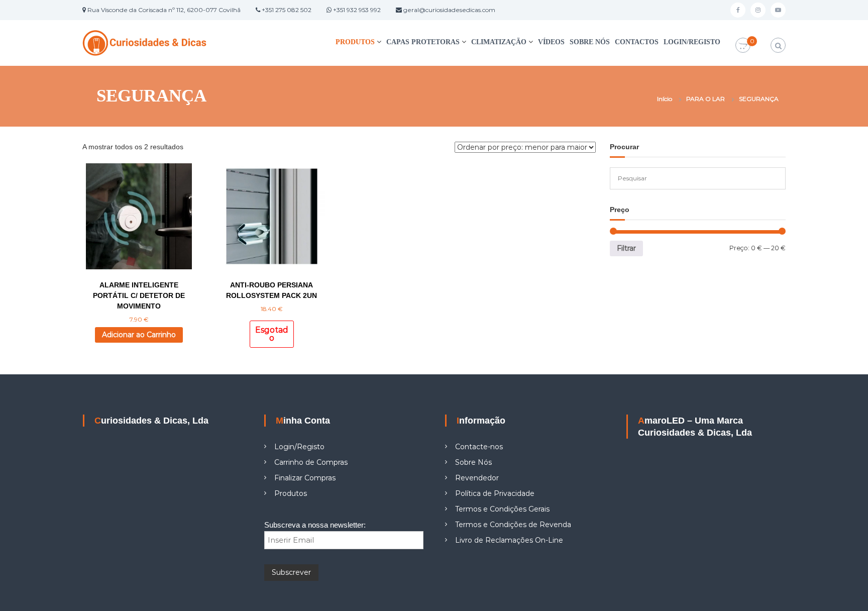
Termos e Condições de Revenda (513, 524)
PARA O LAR (705, 99)
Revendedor (477, 477)
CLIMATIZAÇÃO (498, 42)
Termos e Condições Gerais (502, 509)
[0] (742, 45)
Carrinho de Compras (311, 462)
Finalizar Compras (305, 477)
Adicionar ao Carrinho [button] (139, 334)
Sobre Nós (590, 42)
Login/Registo (692, 42)
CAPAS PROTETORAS (423, 42)
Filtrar (626, 248)
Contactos (637, 42)
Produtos (355, 42)
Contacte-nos (479, 446)
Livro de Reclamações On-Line (509, 540)
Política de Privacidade (494, 493)
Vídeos (551, 42)
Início (664, 99)
